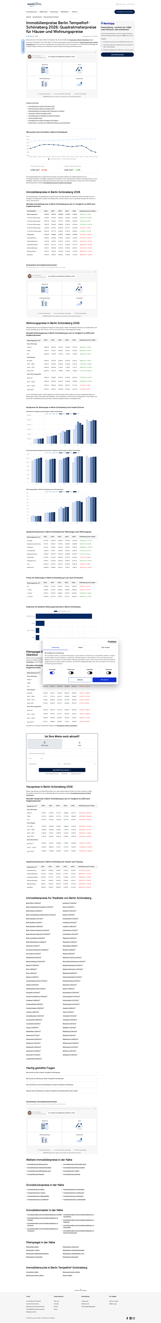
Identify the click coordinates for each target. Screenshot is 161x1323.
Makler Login (113, 1304)
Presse (56, 1306)
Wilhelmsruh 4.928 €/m (70, 1039)
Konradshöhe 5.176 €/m (70, 918)
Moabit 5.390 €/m (69, 953)
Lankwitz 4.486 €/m (69, 926)
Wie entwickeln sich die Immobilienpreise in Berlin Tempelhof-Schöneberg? (49, 1085)
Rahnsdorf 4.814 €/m (70, 985)
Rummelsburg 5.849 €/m (71, 992)
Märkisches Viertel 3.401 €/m (72, 957)
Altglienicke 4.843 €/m (33, 957)
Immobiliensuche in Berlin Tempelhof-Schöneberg (43, 120)
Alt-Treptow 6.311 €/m (33, 953)
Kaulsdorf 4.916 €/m (69, 911)
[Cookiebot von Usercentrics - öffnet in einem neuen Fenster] (109, 642)
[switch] (71, 672)
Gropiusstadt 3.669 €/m (34, 1020)
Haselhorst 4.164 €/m (33, 1043)
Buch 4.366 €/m (31, 973)
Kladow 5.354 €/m (69, 915)
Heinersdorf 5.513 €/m (33, 1051)
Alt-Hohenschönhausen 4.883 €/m (37, 950)
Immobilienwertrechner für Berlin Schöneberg (57, 183)
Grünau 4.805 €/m (32, 1027)
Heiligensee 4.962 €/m (33, 1047)
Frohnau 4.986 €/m (32, 1012)
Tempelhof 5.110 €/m (70, 1016)
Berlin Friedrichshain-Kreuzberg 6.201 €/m (39, 907)
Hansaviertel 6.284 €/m (34, 1039)
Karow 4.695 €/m (68, 907)
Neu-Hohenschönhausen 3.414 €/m (74, 961)
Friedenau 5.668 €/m (33, 1000)
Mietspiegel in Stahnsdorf (71, 1247)
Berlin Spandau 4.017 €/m (34, 918)
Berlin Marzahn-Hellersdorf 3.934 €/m (38, 934)
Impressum (85, 1301)
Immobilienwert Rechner (33, 1301)
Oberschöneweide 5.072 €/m (72, 977)
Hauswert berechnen (32, 1304)
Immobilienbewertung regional (35, 1309)
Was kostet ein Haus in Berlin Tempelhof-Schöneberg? (43, 1072)
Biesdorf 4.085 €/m (32, 965)
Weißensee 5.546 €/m (70, 1031)
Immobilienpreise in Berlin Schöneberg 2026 (41, 106)
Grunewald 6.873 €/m (33, 1023)
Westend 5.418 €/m (69, 1035)
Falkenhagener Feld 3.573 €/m (36, 988)
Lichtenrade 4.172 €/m (70, 930)
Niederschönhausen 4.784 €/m (73, 969)
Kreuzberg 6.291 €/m (70, 922)
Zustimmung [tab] (55, 647)
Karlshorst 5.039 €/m (70, 903)
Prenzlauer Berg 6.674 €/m (71, 981)
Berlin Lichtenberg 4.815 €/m (35, 938)
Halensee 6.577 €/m (32, 1035)
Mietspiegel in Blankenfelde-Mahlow (37, 1253)
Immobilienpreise (37, 1164)
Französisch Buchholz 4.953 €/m (36, 996)
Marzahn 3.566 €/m (69, 950)
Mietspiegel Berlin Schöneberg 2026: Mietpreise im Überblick (46, 111)
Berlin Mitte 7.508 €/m (33, 903)
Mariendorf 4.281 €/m (70, 942)
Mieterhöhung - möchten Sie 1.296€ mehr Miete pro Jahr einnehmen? (49, 123)
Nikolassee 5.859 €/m (70, 973)
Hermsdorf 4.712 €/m (33, 1055)
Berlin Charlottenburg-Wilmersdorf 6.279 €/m (41, 915)
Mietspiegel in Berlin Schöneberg (67, 725)
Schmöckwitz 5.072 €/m (71, 1000)
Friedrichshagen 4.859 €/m (35, 1008)
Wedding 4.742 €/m (69, 1027)
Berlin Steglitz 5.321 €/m (34, 922)
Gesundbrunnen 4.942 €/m (35, 1016)
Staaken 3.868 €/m (69, 1008)
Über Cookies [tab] (106, 647)
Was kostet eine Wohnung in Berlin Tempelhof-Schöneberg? (45, 1078)
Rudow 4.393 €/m (69, 988)
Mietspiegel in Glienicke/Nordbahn (73, 1250)
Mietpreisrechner (31, 1312)
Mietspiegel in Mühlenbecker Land (73, 1253)
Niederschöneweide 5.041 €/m (73, 965)
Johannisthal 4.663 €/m (34, 1058)
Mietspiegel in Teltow (33, 1250)
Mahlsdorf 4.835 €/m (70, 938)
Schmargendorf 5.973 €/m (71, 996)
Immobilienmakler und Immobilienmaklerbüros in (44, 1214)
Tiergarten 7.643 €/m (70, 1020)
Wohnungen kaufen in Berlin (71, 1272)
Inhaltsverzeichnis (23, 46)
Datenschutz (85, 1304)
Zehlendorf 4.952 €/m (70, 1055)
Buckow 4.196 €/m (32, 977)
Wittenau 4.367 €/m (69, 1051)
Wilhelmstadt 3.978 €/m (71, 1043)
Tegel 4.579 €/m (68, 1012)
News (55, 1309)
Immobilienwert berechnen (125, 12)
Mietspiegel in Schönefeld (34, 1257)
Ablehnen (80, 679)
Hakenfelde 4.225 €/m (33, 1031)
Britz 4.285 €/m (31, 969)
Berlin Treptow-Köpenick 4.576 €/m (37, 930)
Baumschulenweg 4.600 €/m (35, 961)
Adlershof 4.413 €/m (33, 946)
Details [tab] (80, 647)
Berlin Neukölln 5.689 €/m (34, 926)
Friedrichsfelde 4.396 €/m (34, 1004)
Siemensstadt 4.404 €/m (71, 1004)
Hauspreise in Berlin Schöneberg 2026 (39, 113)
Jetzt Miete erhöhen (117, 54)
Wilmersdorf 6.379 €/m (70, 1047)
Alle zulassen (104, 679)
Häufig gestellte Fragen (35, 118)
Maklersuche (43, 12)
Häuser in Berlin (67, 1275)
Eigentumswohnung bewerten (35, 1306)
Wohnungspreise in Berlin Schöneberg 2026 (41, 109)
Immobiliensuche (31, 12)
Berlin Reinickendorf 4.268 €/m (36, 942)
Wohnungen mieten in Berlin (35, 1275)
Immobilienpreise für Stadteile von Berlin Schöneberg (44, 116)
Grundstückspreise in (35, 1189)
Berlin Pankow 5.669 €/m (34, 911)
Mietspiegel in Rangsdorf (70, 1257)
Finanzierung (54, 12)
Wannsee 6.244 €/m (69, 1023)
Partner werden (113, 1301)
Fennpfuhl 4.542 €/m (33, 992)
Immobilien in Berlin (32, 1272)
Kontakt (56, 1304)
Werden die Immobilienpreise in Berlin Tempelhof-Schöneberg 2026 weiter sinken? (52, 1091)
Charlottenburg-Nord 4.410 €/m (36, 981)
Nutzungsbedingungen (88, 1306)
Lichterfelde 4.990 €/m (70, 934)
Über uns (56, 1301)
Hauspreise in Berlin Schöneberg (79, 40)
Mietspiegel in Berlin (32, 1247)
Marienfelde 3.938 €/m (70, 946)
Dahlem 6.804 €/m (32, 985)
